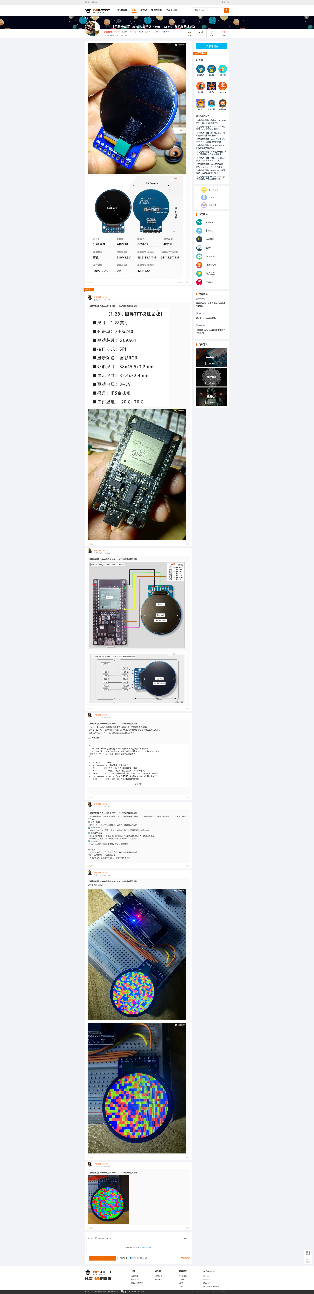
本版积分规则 (185, 1258)
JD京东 (182, 1279)
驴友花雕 (108, 32)
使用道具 (180, 282)
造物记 (143, 10)
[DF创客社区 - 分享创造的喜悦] (101, 15)
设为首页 (88, 2)
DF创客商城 (156, 10)
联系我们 (206, 1283)
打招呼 (166, 32)
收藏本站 (94, 2)
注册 (227, 2)
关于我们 (206, 1276)
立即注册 (148, 1248)
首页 (86, 18)
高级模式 (186, 1238)
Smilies (110, 1238)
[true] (226, 10)
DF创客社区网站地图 (211, 1287)
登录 (224, 2)
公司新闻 (158, 1276)
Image (96, 1238)
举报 (187, 282)
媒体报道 (158, 1279)
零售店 (181, 1287)
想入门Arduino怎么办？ (206, 318)
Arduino (99, 18)
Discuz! (218, 1292)
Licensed (226, 1292)
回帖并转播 (123, 1258)
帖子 (218, 10)
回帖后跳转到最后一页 (139, 1258)
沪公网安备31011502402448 (135, 1292)
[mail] (308, 1260)
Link (99, 1238)
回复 (91, 282)
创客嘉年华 (135, 1279)
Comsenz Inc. (204, 1292)
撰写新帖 (213, 46)
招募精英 (206, 1279)
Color (92, 1238)
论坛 (134, 10)
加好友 (158, 32)
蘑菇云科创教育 (137, 1283)
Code (107, 1238)
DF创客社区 (122, 10)
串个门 (149, 32)
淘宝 (181, 1283)
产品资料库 (171, 10)
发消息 (140, 32)
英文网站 (134, 1276)
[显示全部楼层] (125, 35)
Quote (103, 1238)
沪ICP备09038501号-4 (111, 1292)
